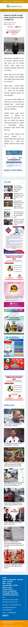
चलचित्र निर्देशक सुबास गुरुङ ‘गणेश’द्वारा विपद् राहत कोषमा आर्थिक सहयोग (19, 214)
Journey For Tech (18, 626)
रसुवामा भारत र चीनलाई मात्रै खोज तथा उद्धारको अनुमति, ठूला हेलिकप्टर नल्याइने (19, 222)
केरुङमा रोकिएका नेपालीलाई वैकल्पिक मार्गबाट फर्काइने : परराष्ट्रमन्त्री (18, 188)
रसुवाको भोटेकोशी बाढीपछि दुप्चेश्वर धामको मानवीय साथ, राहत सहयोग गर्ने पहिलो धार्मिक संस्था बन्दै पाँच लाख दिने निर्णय (14, 205)
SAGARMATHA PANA (11, 23)
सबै (21, 171)
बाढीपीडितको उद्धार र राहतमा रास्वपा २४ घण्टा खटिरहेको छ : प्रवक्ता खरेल (19, 196)
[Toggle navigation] (3, 10)
